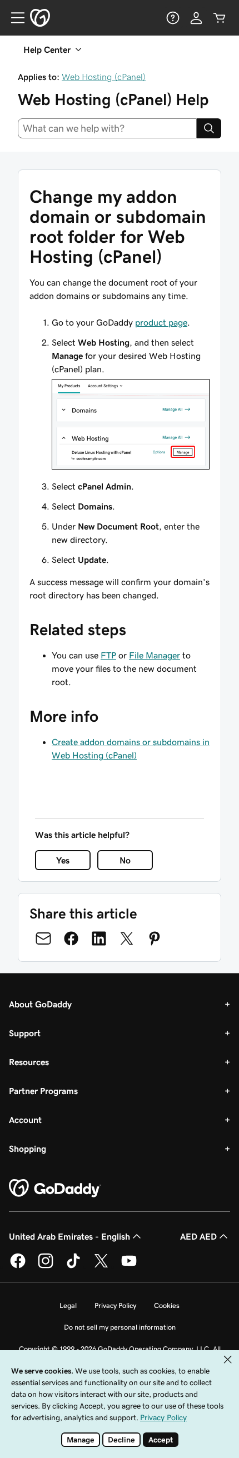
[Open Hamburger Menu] (13, 17)
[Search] (209, 128)
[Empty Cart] (219, 18)
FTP (108, 655)
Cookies (167, 1305)
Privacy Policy (115, 1305)
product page (161, 322)
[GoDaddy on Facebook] (18, 1266)
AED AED (198, 1236)
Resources (29, 1061)
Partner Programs (43, 1090)
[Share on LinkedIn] (99, 938)
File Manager (154, 655)
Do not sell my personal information (120, 1327)
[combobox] (107, 128)
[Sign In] (196, 17)
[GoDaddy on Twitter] (101, 1266)
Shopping (27, 1148)
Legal (68, 1305)
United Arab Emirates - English (69, 1236)
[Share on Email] (43, 938)
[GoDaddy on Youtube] (129, 1266)
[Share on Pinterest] (154, 938)
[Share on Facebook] (71, 938)
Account (25, 1119)
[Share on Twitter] (127, 938)
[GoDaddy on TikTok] (73, 1266)
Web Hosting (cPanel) (104, 76)
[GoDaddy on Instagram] (45, 1266)
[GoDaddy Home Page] (55, 1188)
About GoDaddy (40, 1004)
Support (25, 1032)
